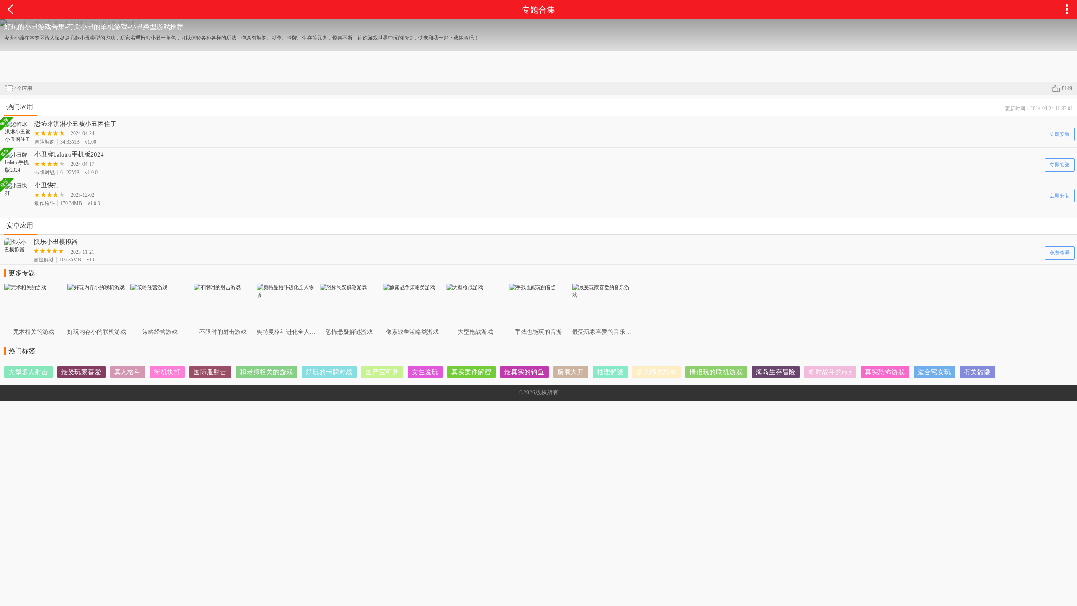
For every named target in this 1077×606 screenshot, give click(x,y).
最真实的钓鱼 (524, 372)
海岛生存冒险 (776, 372)
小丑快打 (47, 185)
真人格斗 (127, 372)
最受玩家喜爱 (81, 372)
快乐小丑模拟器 (56, 241)
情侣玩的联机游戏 (716, 372)
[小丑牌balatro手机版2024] (17, 162)
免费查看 (1060, 253)
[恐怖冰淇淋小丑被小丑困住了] (17, 131)
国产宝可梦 (382, 372)
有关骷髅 (977, 372)
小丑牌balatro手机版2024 (69, 154)
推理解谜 (610, 372)
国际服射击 (210, 372)
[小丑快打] (17, 189)
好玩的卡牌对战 (329, 372)
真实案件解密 (471, 372)
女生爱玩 (425, 372)
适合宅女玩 (934, 372)
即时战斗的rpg (830, 372)
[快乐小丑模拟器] (16, 245)
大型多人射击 (28, 372)
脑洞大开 (570, 372)
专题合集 (538, 9)
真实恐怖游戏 (885, 372)
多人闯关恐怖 (656, 372)
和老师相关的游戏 (266, 372)
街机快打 (167, 372)
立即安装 (1060, 134)
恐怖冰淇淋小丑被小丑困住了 (75, 123)
